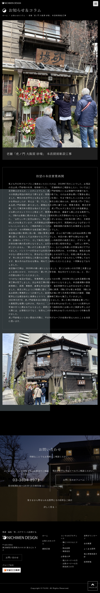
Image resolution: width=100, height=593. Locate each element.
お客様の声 (65, 556)
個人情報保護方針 (90, 555)
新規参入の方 (68, 567)
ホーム (45, 536)
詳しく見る (49, 507)
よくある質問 (89, 549)
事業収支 (66, 551)
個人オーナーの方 (70, 560)
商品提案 (66, 548)
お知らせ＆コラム (49, 542)
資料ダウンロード (90, 537)
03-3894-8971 (26, 480)
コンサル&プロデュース (69, 537)
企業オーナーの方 (70, 564)
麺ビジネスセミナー (70, 543)
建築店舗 (46, 549)
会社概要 (87, 543)
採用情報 (87, 562)
